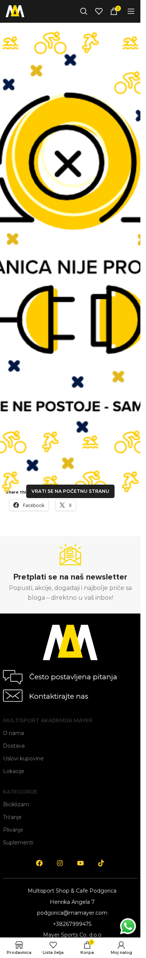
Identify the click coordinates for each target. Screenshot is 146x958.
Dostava (14, 745)
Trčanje (12, 817)
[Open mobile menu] (131, 11)
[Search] (83, 11)
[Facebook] (39, 863)
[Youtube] (80, 863)
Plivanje (13, 829)
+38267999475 (72, 924)
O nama (13, 733)
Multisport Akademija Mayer (47, 720)
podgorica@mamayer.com (72, 912)
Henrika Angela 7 (72, 902)
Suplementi (18, 842)
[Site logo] (15, 10)
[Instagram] (60, 863)
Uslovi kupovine (23, 758)
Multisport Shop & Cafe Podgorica (72, 890)
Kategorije (20, 791)
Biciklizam (16, 804)
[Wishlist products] (98, 11)
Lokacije (13, 771)
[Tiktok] (101, 863)
